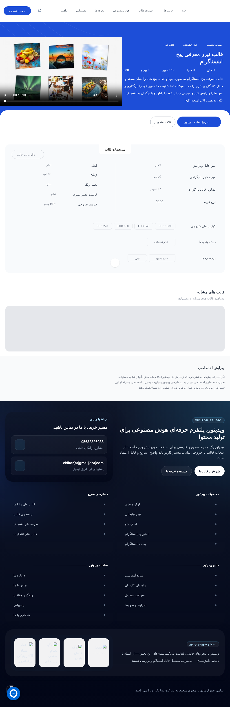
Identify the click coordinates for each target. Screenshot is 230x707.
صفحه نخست (214, 44)
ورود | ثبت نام (17, 10)
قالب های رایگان (24, 504)
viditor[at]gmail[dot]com (83, 463)
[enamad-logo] (98, 652)
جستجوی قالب (23, 514)
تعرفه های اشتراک (25, 524)
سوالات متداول (135, 595)
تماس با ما (20, 585)
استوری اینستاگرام (137, 534)
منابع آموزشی (134, 575)
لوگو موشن (132, 504)
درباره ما (19, 575)
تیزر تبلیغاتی (190, 44)
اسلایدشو (131, 524)
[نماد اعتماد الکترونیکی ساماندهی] (24, 652)
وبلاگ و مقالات (23, 595)
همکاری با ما (21, 615)
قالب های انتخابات (25, 534)
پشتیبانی (18, 605)
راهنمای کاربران (135, 585)
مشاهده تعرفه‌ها (176, 471)
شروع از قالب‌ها (209, 471)
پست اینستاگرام (135, 544)
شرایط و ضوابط (135, 605)
